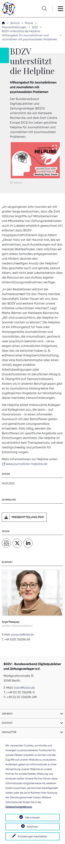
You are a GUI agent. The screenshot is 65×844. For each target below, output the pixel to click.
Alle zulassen (32, 817)
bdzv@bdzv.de (24, 688)
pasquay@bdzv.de (22, 634)
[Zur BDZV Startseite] (3, 23)
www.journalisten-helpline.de (26, 464)
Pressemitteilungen (14, 27)
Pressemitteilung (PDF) (28, 517)
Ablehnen (32, 826)
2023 (35, 27)
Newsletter (9, 732)
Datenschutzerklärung (18, 806)
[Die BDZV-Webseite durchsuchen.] (44, 8)
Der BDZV (7, 713)
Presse (29, 23)
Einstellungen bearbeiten (32, 836)
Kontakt (7, 722)
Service (15, 23)
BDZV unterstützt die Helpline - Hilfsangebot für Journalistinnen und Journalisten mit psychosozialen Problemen (29, 35)
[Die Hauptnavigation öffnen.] (60, 8)
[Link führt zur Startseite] (8, 8)
